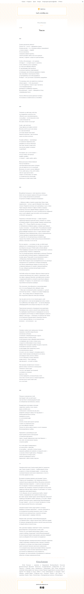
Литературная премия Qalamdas (49, 1)
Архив (34, 1)
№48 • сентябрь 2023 (42, 13)
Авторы (39, 1)
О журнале (29, 1)
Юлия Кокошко (42, 561)
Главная (23, 1)
